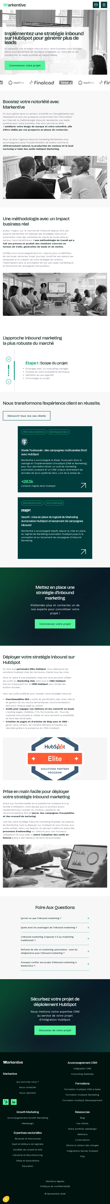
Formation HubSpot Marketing (82, 1094)
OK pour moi (53, 1189)
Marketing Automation (58, 432)
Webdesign (28, 1123)
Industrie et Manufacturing (28, 1155)
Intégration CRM (82, 1068)
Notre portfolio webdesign (82, 1128)
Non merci (12, 1189)
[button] (6, 1199)
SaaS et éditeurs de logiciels (27, 1144)
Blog (82, 1117)
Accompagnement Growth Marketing (27, 1117)
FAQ (82, 1156)
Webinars (82, 1134)
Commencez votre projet (25, 65)
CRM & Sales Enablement (34, 432)
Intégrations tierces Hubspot (82, 1150)
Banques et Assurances (28, 1138)
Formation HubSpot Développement (82, 1100)
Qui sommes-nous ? (27, 1081)
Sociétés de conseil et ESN (27, 1149)
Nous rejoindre (27, 1093)
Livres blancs (82, 1140)
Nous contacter (27, 1087)
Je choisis (33, 1189)
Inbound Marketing (54, 503)
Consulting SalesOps (82, 1074)
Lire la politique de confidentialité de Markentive (24, 1180)
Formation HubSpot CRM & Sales (82, 1089)
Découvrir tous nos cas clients (26, 415)
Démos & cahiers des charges (82, 1145)
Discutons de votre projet (55, 1030)
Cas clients (82, 1123)
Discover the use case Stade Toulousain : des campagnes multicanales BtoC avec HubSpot (49, 429)
